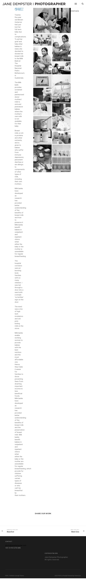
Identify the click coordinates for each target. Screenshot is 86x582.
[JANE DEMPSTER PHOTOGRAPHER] (34, 4)
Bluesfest (10, 532)
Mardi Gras (75, 532)
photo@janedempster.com (15, 545)
